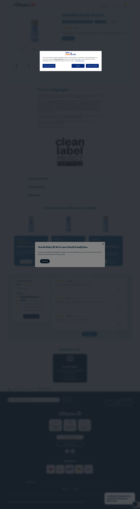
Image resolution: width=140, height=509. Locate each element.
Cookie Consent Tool (49, 66)
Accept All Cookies (92, 66)
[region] (71, 61)
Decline (78, 66)
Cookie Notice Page (79, 60)
